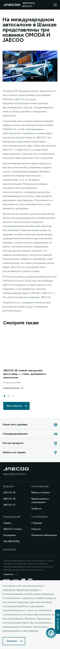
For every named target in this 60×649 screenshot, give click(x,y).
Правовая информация (44, 535)
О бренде (36, 523)
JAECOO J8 (9, 499)
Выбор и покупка (40, 492)
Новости (36, 529)
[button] (4, 396)
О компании (39, 517)
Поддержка (9, 535)
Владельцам (11, 517)
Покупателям (40, 487)
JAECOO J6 (9, 492)
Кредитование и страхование (40, 500)
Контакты (9, 550)
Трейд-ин (36, 509)
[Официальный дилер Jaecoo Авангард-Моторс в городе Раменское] (11, 5)
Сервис (7, 523)
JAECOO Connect (12, 529)
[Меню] (55, 4)
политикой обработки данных (21, 590)
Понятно (12, 641)
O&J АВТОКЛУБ (11, 541)
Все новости (14, 406)
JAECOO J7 (9, 505)
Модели (8, 487)
